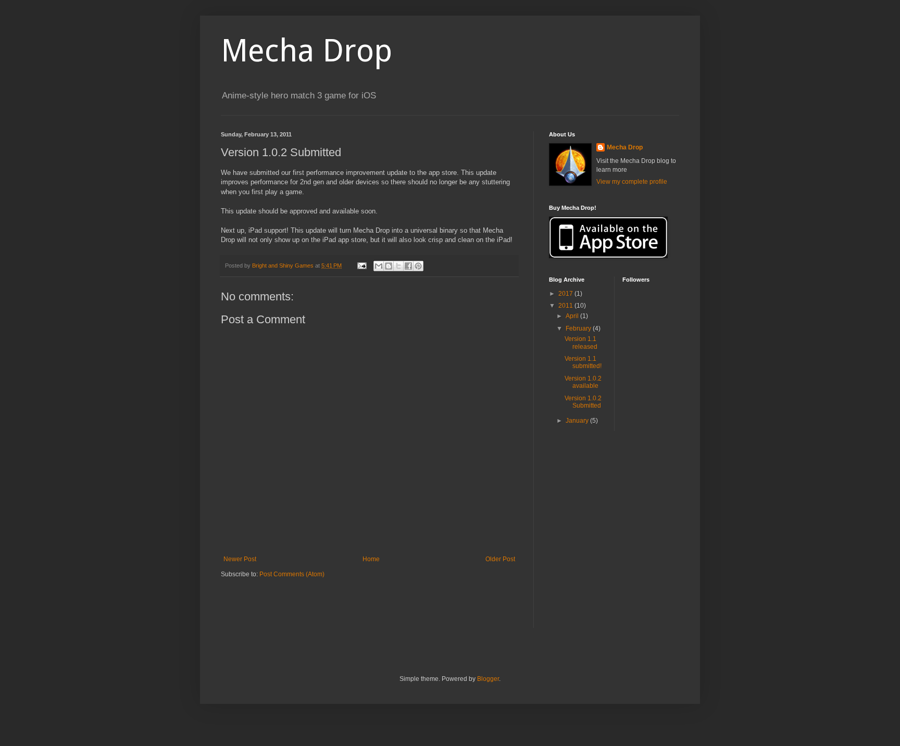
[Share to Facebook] (408, 266)
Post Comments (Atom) (291, 574)
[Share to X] (398, 266)
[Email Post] (361, 265)
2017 (566, 293)
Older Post (500, 559)
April (573, 316)
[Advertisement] (343, 610)
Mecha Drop (306, 50)
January (578, 420)
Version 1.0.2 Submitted (583, 402)
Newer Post (239, 559)
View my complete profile (631, 181)
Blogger (488, 678)
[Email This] (378, 266)
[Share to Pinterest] (418, 266)
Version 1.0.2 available (583, 382)
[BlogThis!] (388, 266)
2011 (566, 305)
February (579, 328)
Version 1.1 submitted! (583, 362)
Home (371, 559)
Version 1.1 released (581, 342)
